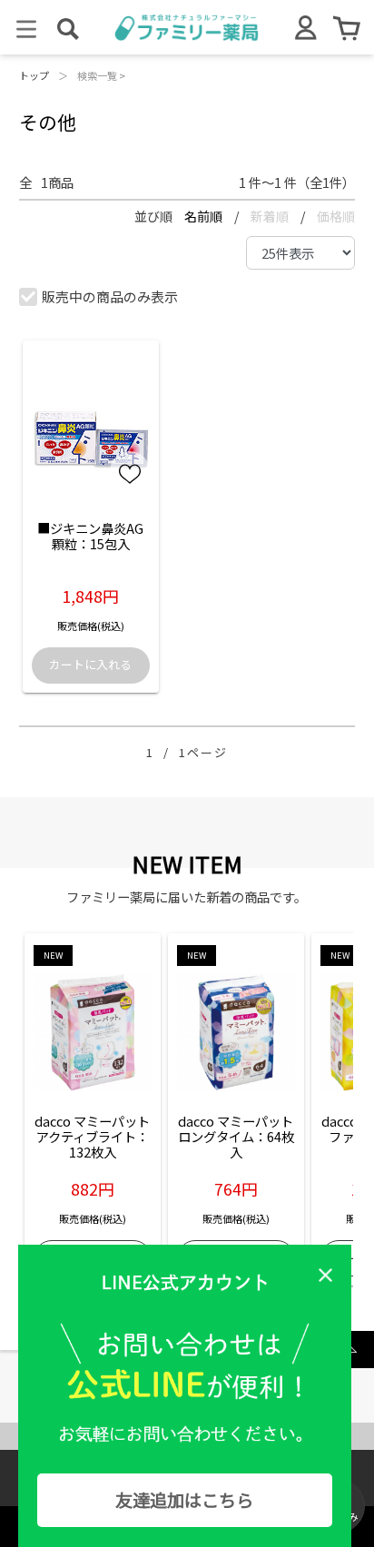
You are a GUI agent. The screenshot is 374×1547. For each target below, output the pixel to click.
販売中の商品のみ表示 (110, 296)
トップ (34, 75)
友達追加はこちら (184, 1500)
